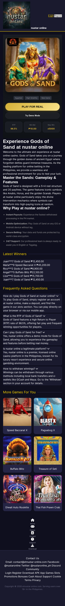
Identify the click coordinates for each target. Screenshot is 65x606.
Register (58, 16)
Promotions (10, 576)
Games (50, 572)
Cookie (57, 576)
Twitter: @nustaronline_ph (36, 565)
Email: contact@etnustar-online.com (26, 561)
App (42, 572)
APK (37, 572)
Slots (57, 572)
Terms (27, 580)
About (38, 576)
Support (47, 576)
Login (51, 16)
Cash (31, 576)
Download (28, 572)
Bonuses (23, 576)
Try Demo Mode (32, 115)
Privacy (36, 580)
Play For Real (32, 106)
